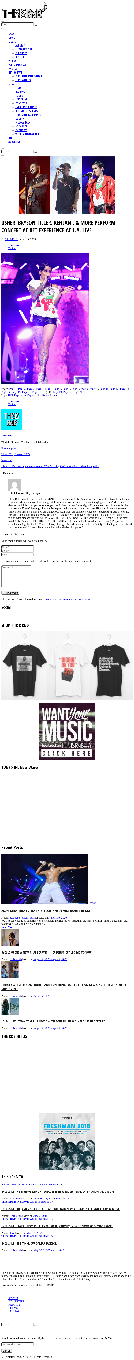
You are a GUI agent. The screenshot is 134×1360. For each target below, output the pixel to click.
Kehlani (46, 395)
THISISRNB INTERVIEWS (28, 76)
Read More (7, 927)
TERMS (13, 1307)
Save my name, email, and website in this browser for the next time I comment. (48, 560)
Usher (55, 395)
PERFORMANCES (17, 65)
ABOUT (13, 1298)
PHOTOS (13, 69)
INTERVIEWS (15, 72)
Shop (11, 34)
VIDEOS (12, 61)
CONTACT (15, 1310)
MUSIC (12, 42)
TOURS (19, 96)
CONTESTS (21, 103)
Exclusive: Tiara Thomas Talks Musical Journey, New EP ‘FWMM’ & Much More (57, 1226)
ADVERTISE (14, 142)
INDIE (11, 138)
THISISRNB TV (23, 80)
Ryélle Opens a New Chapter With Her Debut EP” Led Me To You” (46, 952)
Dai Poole (15, 1198)
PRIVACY (14, 1304)
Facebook (13, 245)
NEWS (11, 38)
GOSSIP (19, 119)
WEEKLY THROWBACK (27, 134)
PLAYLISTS (21, 53)
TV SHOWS (21, 130)
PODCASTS (21, 126)
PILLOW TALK (22, 122)
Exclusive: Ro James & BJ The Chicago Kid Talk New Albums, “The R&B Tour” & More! (60, 1209)
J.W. (12, 1233)
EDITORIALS (22, 99)
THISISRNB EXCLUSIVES (28, 115)
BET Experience (17, 395)
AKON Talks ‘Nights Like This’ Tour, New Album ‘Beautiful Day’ (46, 910)
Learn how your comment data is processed (68, 598)
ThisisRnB (11, 239)
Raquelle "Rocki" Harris (23, 917)
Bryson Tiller (34, 395)
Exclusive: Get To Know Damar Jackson (29, 1243)
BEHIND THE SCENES (26, 111)
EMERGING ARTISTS (26, 107)
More (11, 84)
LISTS (18, 88)
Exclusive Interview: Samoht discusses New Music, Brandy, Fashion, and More (57, 1191)
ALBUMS (20, 45)
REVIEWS (20, 92)
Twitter (12, 248)
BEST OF (19, 57)
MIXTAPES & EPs (24, 49)
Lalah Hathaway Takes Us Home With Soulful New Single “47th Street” (53, 1021)
